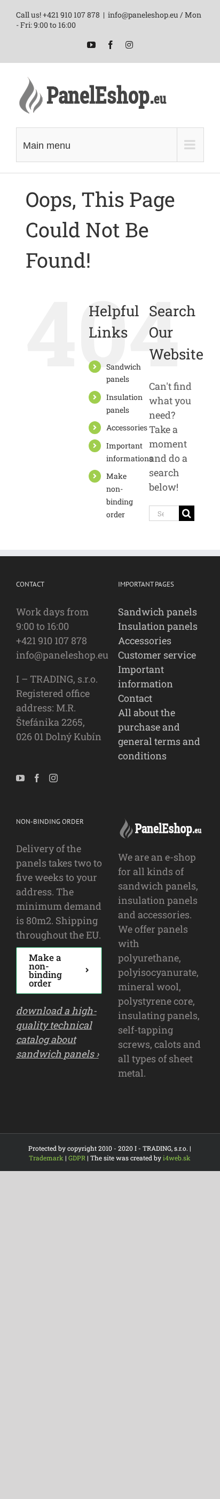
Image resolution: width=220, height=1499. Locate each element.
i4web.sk (177, 1157)
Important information (145, 676)
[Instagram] (53, 778)
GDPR (76, 1157)
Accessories (126, 427)
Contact (135, 698)
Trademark (46, 1157)
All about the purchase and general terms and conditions (159, 734)
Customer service (157, 654)
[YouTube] (20, 778)
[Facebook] (37, 778)
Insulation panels (158, 626)
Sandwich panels (157, 611)
